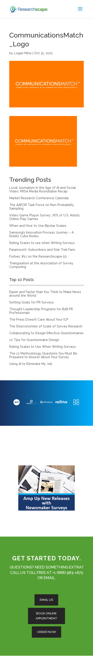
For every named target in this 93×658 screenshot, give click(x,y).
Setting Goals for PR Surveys (31, 302)
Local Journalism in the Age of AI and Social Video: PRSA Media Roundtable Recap (42, 189)
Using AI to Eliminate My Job (30, 364)
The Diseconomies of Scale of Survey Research (45, 326)
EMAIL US (46, 599)
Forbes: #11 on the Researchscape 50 (38, 256)
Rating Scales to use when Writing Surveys (42, 243)
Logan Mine (23, 53)
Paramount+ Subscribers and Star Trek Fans (42, 249)
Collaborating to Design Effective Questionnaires (46, 333)
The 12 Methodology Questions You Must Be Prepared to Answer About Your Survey (43, 355)
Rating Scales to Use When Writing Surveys (42, 346)
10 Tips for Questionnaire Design (34, 340)
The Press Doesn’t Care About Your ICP (38, 319)
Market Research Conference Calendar (39, 198)
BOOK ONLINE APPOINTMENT (46, 616)
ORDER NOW (46, 632)
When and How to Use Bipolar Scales (37, 225)
